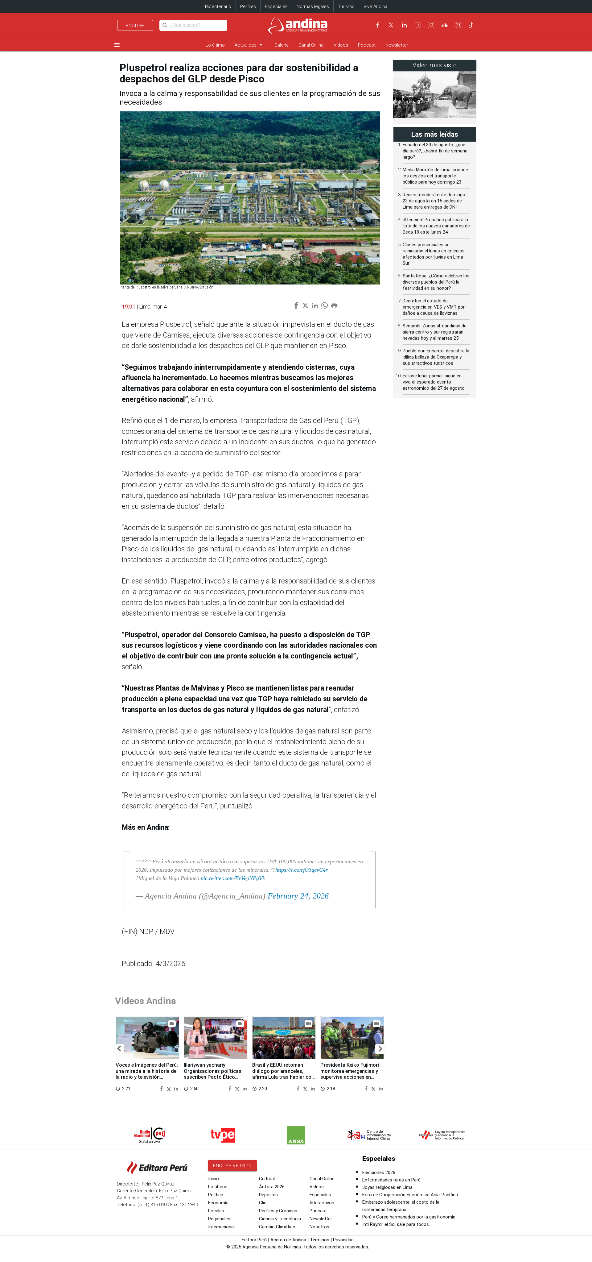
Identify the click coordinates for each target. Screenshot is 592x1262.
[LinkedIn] (404, 25)
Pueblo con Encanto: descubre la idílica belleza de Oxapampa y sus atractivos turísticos (436, 357)
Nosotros (319, 1227)
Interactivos (322, 1203)
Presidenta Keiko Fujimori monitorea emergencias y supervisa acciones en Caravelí (349, 1074)
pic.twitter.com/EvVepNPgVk (233, 878)
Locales (216, 1211)
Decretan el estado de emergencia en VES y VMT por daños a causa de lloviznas (434, 307)
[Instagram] (431, 25)
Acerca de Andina (288, 1240)
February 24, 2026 (298, 895)
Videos (341, 45)
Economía (218, 1203)
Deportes (268, 1195)
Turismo (346, 6)
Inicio (213, 1178)
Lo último (215, 45)
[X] (391, 25)
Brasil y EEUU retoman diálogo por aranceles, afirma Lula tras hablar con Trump (283, 1074)
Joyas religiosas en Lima (387, 1187)
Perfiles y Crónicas (278, 1211)
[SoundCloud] (444, 25)
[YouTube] (418, 25)
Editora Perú (254, 1240)
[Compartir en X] (169, 1088)
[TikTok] (471, 25)
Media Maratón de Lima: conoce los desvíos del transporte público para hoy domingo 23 (435, 176)
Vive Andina (375, 6)
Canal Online (311, 45)
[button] (118, 1049)
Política (215, 1195)
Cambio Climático (277, 1227)
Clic (262, 1203)
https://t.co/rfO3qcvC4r (301, 870)
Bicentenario (218, 6)
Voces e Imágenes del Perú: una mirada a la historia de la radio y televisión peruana (147, 1074)
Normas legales (313, 6)
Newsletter (396, 45)
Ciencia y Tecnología (280, 1219)
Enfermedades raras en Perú (391, 1180)
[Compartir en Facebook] (162, 1088)
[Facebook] (378, 25)
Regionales (219, 1219)
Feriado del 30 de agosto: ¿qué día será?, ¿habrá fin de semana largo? (435, 151)
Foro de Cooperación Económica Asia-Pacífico (410, 1195)
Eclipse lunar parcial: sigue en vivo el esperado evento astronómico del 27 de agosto (434, 382)
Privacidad (343, 1240)
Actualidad (250, 44)
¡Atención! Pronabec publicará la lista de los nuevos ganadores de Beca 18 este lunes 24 (436, 226)
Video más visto (435, 65)
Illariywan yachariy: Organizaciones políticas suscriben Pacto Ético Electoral (212, 1074)
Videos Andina (145, 1000)
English (135, 25)
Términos (319, 1240)
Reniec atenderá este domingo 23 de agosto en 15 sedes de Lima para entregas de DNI (434, 201)
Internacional (221, 1227)
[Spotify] (458, 25)
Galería (281, 45)
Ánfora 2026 (272, 1186)
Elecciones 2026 (378, 1172)
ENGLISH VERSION (232, 1165)
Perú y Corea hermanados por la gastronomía (408, 1217)
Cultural (267, 1178)
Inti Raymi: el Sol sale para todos (395, 1224)
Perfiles (248, 6)
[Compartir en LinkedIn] (176, 1088)
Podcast (367, 45)
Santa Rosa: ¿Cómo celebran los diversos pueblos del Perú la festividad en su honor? (436, 282)
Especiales (276, 6)
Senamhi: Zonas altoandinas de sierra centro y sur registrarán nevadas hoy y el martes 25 (435, 332)
